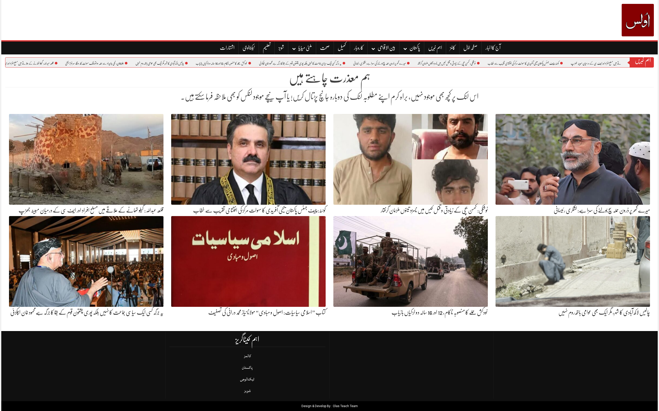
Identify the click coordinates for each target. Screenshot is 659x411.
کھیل (342, 48)
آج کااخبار (493, 48)
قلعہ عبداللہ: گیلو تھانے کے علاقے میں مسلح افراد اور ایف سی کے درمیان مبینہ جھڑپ (91, 210)
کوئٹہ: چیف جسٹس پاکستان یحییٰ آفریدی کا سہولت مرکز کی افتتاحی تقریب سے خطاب (548, 63)
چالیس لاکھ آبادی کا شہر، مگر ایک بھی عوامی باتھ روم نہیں (185, 63)
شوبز (281, 48)
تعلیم (267, 48)
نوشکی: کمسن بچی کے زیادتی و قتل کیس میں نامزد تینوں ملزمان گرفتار (472, 63)
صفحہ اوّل (470, 48)
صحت (325, 48)
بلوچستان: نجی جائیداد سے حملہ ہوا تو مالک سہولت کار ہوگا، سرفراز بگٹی (119, 63)
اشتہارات (227, 48)
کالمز (452, 48)
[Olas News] (638, 20)
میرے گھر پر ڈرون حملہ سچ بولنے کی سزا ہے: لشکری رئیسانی (404, 63)
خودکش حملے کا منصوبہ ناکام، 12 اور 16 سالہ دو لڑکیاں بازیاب (246, 63)
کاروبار (358, 48)
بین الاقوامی (386, 48)
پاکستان (415, 48)
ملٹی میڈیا (305, 48)
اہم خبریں (435, 48)
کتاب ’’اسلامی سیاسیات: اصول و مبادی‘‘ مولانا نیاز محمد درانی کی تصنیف (267, 312)
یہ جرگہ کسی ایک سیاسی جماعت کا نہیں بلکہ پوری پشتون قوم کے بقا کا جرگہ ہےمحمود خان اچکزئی (325, 63)
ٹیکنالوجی (248, 48)
